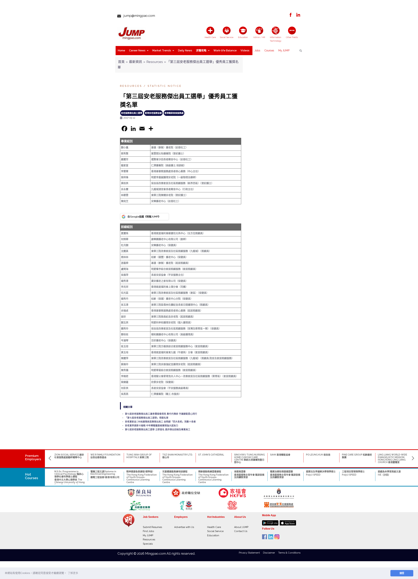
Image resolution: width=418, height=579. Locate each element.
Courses (269, 50)
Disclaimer (270, 552)
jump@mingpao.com (138, 16)
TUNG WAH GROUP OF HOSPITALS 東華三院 (139, 455)
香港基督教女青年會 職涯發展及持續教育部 (249, 476)
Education (213, 535)
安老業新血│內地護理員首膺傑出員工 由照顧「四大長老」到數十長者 (160, 421)
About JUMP (241, 527)
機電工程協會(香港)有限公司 (104, 477)
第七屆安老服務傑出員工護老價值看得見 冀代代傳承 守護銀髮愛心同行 (161, 413)
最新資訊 (135, 62)
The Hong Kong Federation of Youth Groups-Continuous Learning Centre (141, 478)
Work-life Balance (225, 50)
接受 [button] (402, 573)
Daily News (185, 50)
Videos (245, 50)
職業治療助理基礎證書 (281, 471)
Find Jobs (148, 531)
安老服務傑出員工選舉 (131, 113)
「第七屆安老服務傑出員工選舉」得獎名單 (146, 417)
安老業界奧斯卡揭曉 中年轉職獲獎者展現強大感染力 (151, 425)
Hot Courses (31, 476)
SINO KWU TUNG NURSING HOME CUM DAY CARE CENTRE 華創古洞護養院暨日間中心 (249, 458)
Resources (154, 62)
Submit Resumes (152, 527)
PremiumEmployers (33, 457)
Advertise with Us (184, 527)
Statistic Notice (165, 86)
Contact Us (240, 531)
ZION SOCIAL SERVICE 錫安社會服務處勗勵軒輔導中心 (69, 455)
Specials (148, 543)
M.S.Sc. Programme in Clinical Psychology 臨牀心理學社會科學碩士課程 (69, 474)
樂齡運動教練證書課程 (209, 471)
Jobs (257, 50)
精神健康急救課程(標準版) (139, 471)
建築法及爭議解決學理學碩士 (321, 471)
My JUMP (283, 50)
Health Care (214, 527)
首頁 (121, 62)
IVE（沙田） (384, 474)
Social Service (215, 531)
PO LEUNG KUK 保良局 (318, 454)
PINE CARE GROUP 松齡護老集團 (357, 455)
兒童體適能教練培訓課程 (174, 471)
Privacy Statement (251, 552)
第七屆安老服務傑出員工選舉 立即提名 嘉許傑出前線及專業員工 (157, 429)
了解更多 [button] (73, 573)
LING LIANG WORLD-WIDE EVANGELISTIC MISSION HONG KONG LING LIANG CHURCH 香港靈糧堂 (392, 458)
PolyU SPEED (313, 474)
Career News (137, 50)
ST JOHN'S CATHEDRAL (211, 454)
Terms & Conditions (289, 552)
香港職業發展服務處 (174, 113)
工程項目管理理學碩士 (353, 471)
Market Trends (161, 50)
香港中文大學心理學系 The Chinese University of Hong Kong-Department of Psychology (69, 483)
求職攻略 (201, 50)
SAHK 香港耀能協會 (280, 454)
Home (121, 50)
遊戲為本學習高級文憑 (389, 471)
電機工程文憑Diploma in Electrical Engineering (103, 472)
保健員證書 (240, 471)
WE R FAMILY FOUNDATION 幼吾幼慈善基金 (105, 455)
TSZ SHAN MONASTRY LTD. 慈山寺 (177, 455)
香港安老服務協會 (153, 113)
